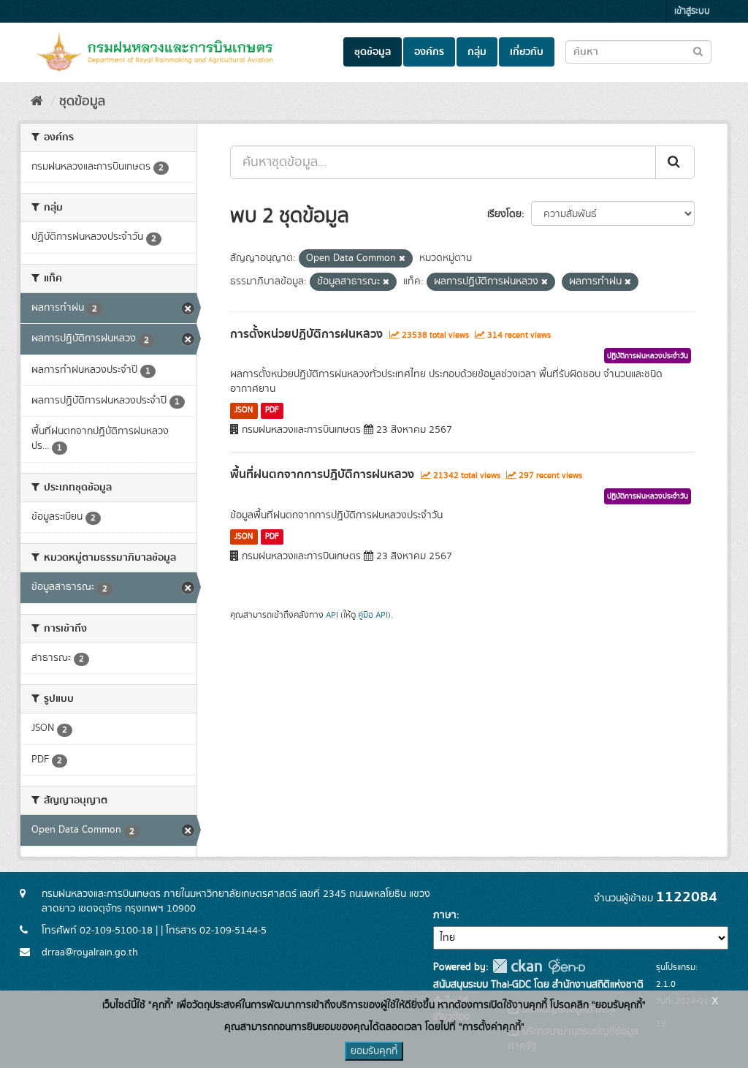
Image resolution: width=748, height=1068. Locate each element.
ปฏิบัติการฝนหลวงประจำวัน (647, 356)
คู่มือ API (373, 615)
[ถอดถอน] (402, 259)
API (332, 615)
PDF (272, 410)
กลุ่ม (477, 52)
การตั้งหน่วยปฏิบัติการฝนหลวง (306, 334)
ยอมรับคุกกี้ (374, 1051)
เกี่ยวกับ (526, 52)
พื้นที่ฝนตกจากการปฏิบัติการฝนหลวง (322, 474)
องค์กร (429, 52)
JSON (243, 410)
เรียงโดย (504, 214)
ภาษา (445, 915)
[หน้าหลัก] (37, 101)
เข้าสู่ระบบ (692, 11)
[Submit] (675, 162)
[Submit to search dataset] (698, 51)
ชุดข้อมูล (372, 52)
